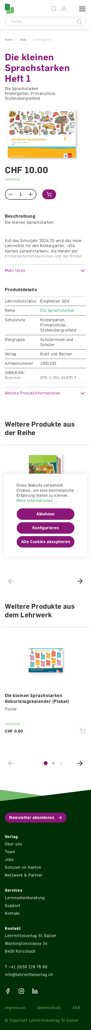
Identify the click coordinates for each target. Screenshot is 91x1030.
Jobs (9, 859)
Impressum (15, 1007)
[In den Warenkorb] (49, 194)
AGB (76, 1007)
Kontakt (12, 913)
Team (10, 851)
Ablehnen (45, 514)
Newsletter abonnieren (31, 817)
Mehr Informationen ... (37, 500)
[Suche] (79, 21)
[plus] (30, 194)
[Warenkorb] (71, 9)
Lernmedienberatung (25, 897)
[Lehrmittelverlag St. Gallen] (9, 9)
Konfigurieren (45, 528)
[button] (45, 270)
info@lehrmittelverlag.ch (29, 974)
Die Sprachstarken (57, 310)
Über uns (13, 844)
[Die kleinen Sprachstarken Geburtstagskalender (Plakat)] (45, 660)
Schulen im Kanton (23, 867)
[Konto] (64, 9)
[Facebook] (8, 991)
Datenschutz (49, 1007)
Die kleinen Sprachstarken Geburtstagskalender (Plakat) (37, 698)
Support (12, 905)
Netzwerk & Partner (24, 875)
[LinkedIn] (35, 991)
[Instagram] (21, 991)
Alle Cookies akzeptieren (45, 541)
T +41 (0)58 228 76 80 (26, 966)
